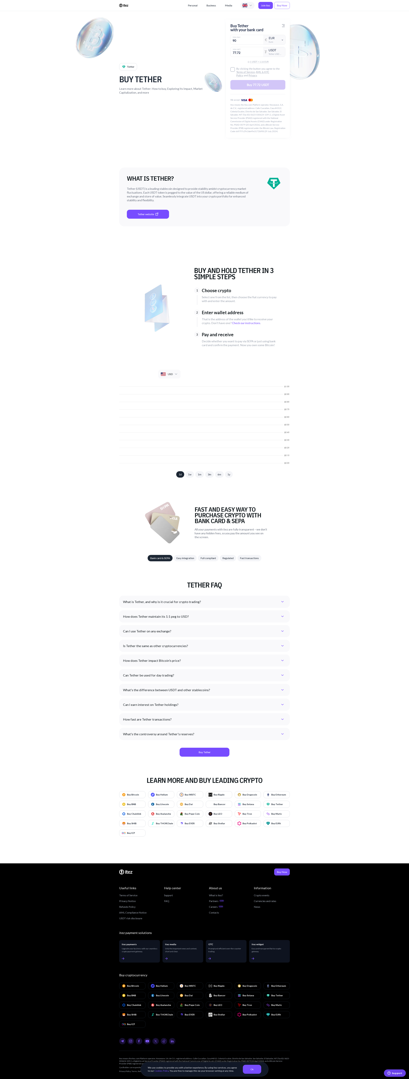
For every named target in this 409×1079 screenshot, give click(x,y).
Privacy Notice (127, 900)
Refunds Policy (127, 906)
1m (199, 474)
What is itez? (216, 895)
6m (219, 474)
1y (229, 474)
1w (189, 474)
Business (211, 5)
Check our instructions (246, 323)
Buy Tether (205, 752)
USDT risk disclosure (130, 918)
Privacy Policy (125, 1071)
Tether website (146, 214)
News (257, 906)
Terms (134, 1071)
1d (180, 474)
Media (228, 5)
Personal (192, 5)
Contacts (214, 912)
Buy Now (282, 5)
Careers (216, 906)
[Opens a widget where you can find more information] (395, 1073)
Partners (216, 900)
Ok (252, 1069)
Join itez (265, 5)
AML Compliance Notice (133, 912)
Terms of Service (128, 895)
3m (209, 474)
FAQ (166, 900)
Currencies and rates (265, 900)
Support (168, 895)
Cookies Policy (161, 1070)
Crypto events (261, 895)
